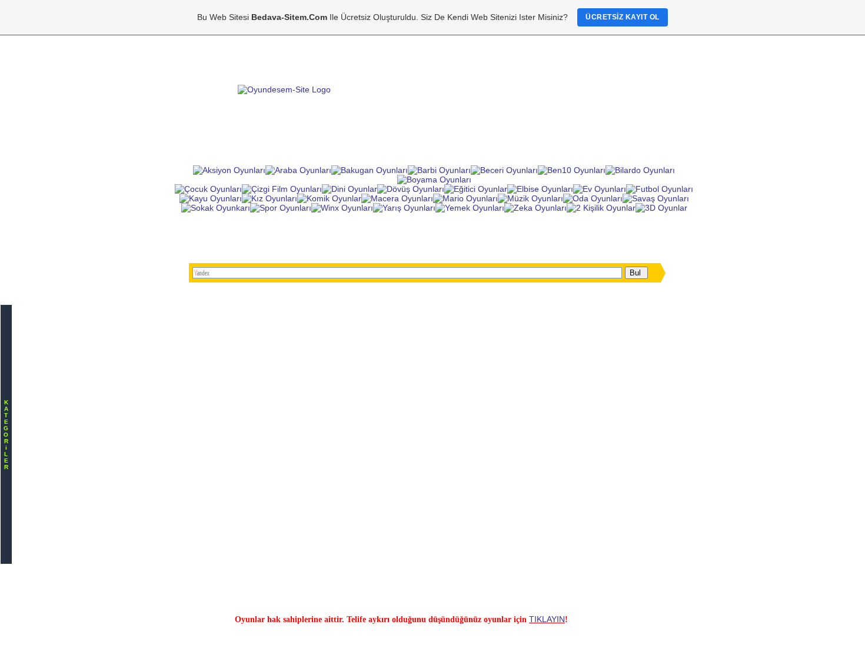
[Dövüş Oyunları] (410, 189)
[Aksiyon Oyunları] (229, 170)
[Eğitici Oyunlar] (475, 189)
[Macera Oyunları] (397, 198)
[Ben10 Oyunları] (572, 170)
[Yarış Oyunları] (404, 207)
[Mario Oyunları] (465, 198)
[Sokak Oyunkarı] (215, 207)
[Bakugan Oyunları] (369, 170)
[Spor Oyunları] (280, 207)
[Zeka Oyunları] (535, 207)
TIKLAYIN (547, 619)
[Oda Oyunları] (593, 198)
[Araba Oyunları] (298, 170)
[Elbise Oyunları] (540, 189)
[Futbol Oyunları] (659, 189)
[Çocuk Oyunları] (208, 189)
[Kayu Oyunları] (210, 198)
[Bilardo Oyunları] (640, 170)
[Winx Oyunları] (342, 207)
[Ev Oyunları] (599, 189)
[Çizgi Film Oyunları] (282, 189)
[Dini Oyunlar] (349, 189)
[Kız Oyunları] (269, 198)
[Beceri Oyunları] (504, 170)
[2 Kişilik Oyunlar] (601, 207)
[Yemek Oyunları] (469, 207)
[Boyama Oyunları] (434, 179)
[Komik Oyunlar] (329, 198)
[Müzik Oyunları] (530, 198)
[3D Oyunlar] (661, 207)
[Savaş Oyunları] (656, 198)
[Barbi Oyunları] (439, 170)
